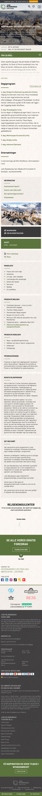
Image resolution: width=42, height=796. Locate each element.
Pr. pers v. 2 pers (6, 53)
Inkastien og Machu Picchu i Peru (10, 745)
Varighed (4, 47)
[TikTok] (15, 579)
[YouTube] (23, 579)
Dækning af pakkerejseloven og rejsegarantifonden (17, 326)
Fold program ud (35, 86)
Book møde (22, 794)
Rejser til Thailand (6, 725)
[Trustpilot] (19, 579)
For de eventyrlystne (15, 233)
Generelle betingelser (7, 788)
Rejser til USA (5, 742)
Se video (6, 41)
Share (9, 257)
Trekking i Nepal (5, 736)
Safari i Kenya (5, 739)
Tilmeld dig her (21, 549)
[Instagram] (11, 579)
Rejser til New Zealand (7, 754)
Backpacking (11, 230)
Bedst (6, 242)
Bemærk (3, 49)
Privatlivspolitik (16, 789)
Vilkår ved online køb (23, 788)
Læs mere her (34, 1)
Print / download (12, 254)
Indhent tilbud (8, 794)
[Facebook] (2, 579)
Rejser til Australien (6, 734)
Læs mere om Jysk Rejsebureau (10, 630)
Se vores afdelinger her (7, 656)
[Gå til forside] (9, 6)
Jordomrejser (5, 722)
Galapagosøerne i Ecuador (8, 748)
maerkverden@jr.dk (15, 639)
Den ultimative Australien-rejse (10, 751)
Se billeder (18, 41)
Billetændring (37, 788)
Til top (21, 559)
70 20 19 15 (35, 794)
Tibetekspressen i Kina (7, 728)
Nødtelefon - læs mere (12, 571)
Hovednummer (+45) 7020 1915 (15, 569)
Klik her (30, 644)
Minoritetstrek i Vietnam (8, 731)
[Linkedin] (6, 579)
